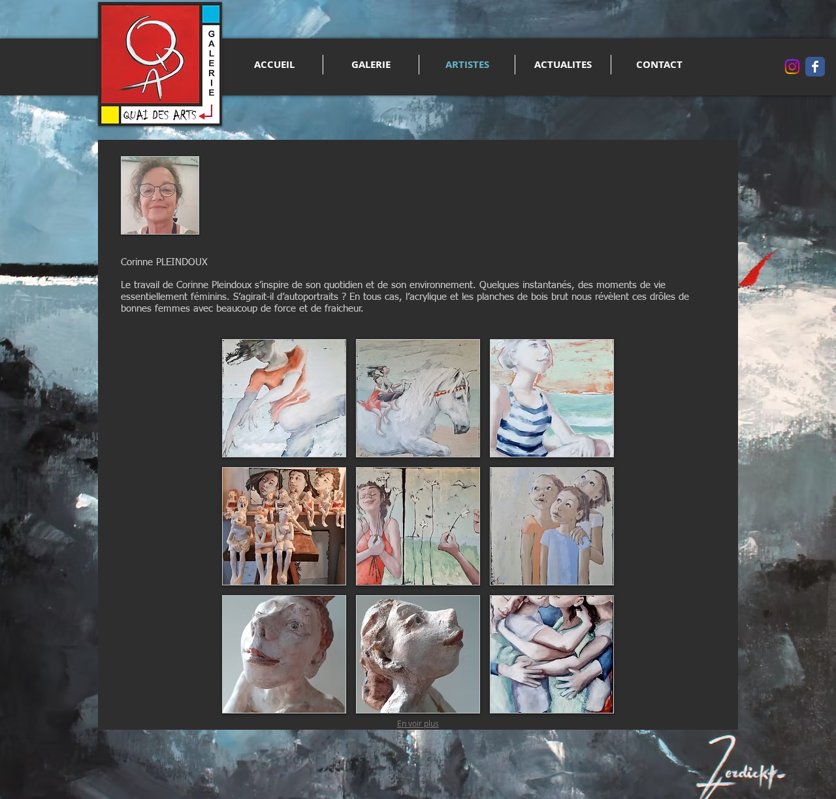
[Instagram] (792, 66)
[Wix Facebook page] (815, 66)
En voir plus (418, 723)
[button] (284, 398)
